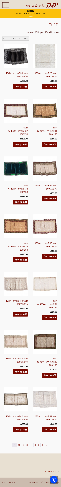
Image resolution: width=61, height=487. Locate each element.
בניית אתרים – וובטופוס (10, 482)
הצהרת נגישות (50, 471)
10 (19, 445)
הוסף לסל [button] (49, 86)
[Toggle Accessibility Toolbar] (54, 480)
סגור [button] (30, 16)
